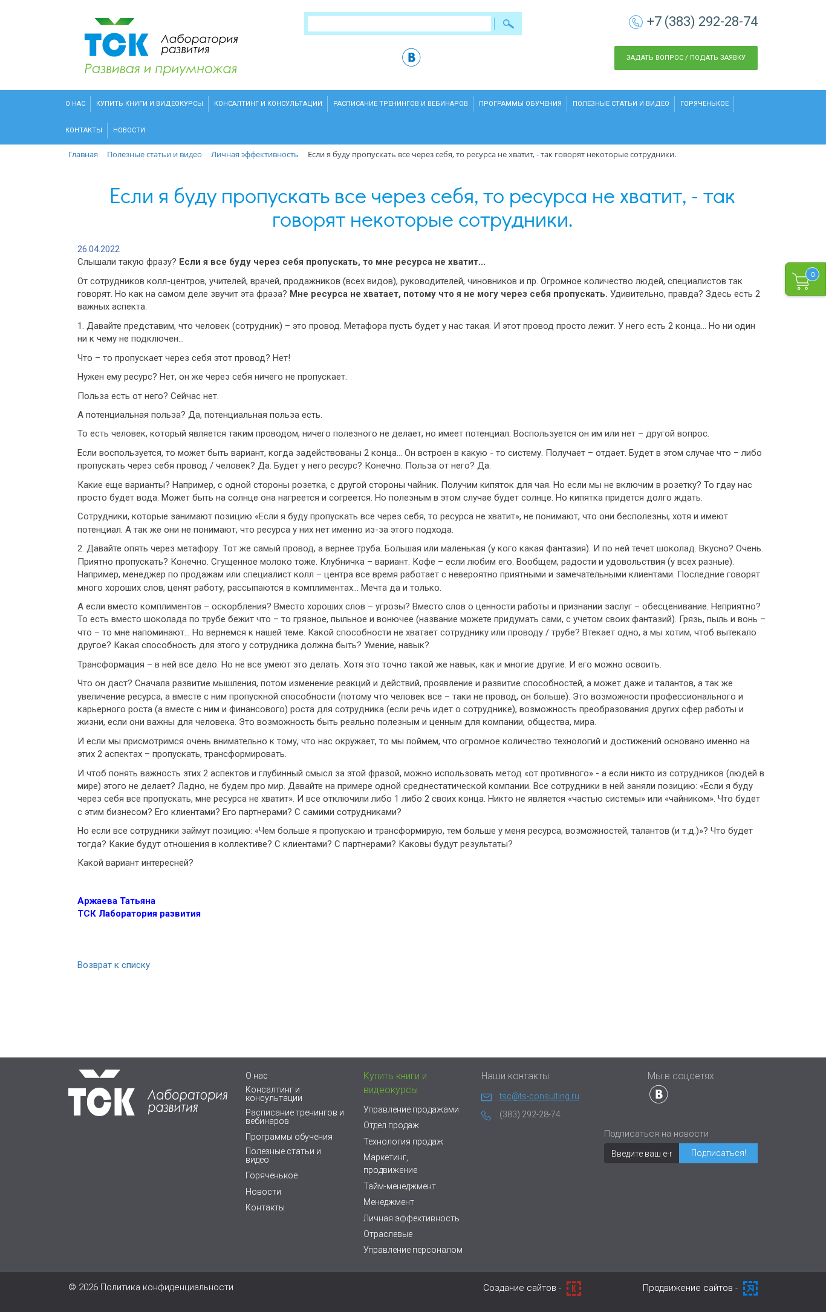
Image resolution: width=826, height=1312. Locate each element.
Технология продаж (403, 1141)
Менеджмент (388, 1202)
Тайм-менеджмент (399, 1186)
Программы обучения (520, 104)
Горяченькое (704, 104)
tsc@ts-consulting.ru (539, 1096)
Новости (129, 130)
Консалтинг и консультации (268, 104)
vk (411, 57)
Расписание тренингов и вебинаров (400, 104)
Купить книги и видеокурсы (149, 104)
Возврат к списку (113, 965)
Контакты (83, 130)
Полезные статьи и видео (621, 104)
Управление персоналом (413, 1250)
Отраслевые (387, 1234)
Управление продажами (411, 1109)
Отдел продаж (391, 1125)
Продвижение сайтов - (691, 1287)
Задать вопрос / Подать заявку (686, 58)
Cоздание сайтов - (523, 1287)
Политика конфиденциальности (166, 1287)
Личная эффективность (411, 1218)
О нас (75, 104)
